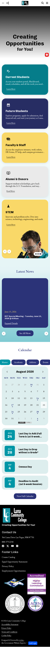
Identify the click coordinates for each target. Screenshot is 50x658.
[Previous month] (7, 372)
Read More (11, 191)
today (28, 422)
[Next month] (42, 372)
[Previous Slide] (5, 251)
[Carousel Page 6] (38, 253)
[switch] (47, 55)
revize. (21, 640)
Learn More (11, 89)
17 (12, 405)
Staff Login (32, 643)
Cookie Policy (6, 635)
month (22, 422)
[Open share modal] (8, 3)
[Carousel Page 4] (35, 253)
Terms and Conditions (9, 632)
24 (12, 411)
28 (37, 411)
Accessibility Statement (9, 624)
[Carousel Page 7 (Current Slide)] (40, 253)
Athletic (32, 362)
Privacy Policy (6, 628)
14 (37, 398)
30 (31, 384)
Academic (18, 362)
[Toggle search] (42, 3)
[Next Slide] (9, 251)
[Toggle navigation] (3, 3)
